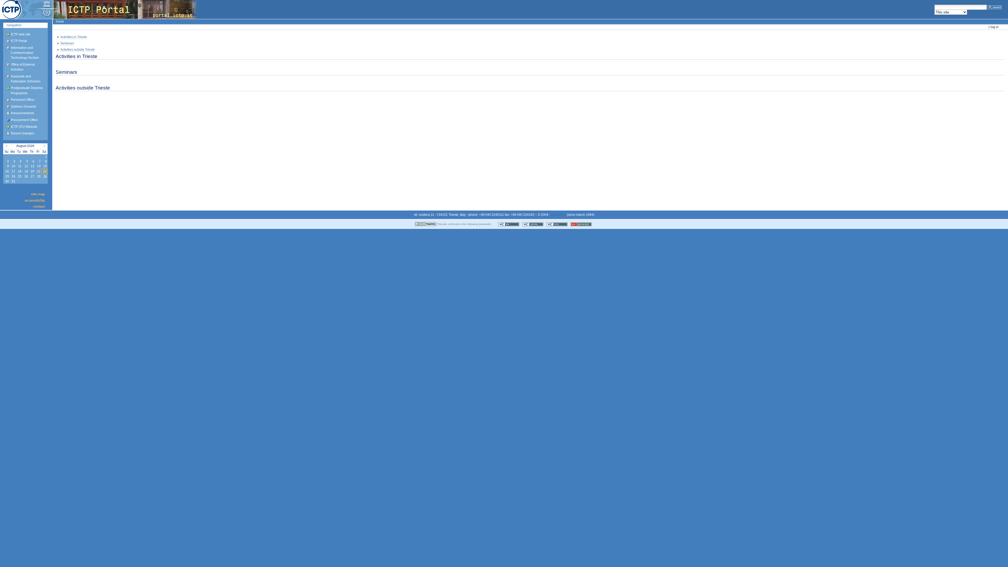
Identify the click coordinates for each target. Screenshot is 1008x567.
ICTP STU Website (24, 127)
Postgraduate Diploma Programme (27, 90)
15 (45, 166)
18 (20, 171)
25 (20, 176)
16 (7, 171)
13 (32, 166)
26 (26, 176)
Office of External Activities (23, 67)
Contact (39, 206)
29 (45, 176)
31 (13, 181)
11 (20, 166)
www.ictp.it (558, 215)
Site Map (38, 194)
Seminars (67, 43)
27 (32, 176)
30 (7, 181)
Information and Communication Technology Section (25, 53)
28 (39, 176)
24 (13, 176)
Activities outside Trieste (77, 49)
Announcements (22, 113)
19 (26, 171)
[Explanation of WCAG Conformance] (509, 224)
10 (13, 166)
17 (13, 171)
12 (26, 166)
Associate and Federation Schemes (25, 79)
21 (38, 171)
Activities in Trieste (73, 37)
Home (60, 21)
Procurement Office (24, 120)
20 (32, 171)
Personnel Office (22, 100)
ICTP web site (20, 34)
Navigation (14, 25)
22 (45, 171)
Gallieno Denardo (23, 106)
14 (39, 166)
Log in (995, 27)
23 (7, 176)
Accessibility (35, 200)
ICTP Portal (98, 9)
